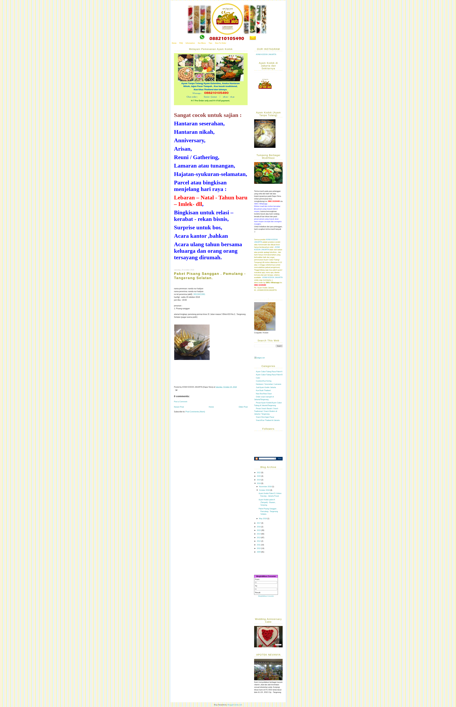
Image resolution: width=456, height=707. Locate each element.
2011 (259, 545)
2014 (259, 534)
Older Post (243, 407)
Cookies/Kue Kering (263, 381)
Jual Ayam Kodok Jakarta (266, 387)
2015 (259, 530)
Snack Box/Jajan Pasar (265, 417)
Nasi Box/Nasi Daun (264, 394)
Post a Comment (180, 402)
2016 (259, 527)
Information (190, 43)
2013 (259, 537)
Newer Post (179, 407)
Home (174, 43)
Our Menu (202, 43)
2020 (259, 476)
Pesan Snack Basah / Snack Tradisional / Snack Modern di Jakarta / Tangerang (266, 411)
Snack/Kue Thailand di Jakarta (268, 420)
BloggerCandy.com (235, 704)
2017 (259, 523)
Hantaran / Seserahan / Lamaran (268, 384)
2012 (259, 541)
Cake (258, 378)
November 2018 (265, 487)
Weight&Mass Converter (266, 576)
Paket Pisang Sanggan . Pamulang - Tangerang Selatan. (268, 511)
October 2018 (264, 490)
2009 (259, 552)
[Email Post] (176, 390)
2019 (259, 480)
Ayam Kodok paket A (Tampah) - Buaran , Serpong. (267, 502)
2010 (259, 548)
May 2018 (263, 518)
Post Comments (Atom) (195, 412)
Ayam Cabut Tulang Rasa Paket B (269, 375)
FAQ (181, 43)
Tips (210, 43)
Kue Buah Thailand (263, 390)
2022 (259, 472)
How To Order (220, 43)
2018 (259, 483)
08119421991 (199, 294)
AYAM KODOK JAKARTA (266, 54)
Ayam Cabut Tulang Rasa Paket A (269, 371)
